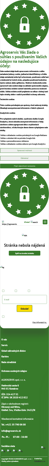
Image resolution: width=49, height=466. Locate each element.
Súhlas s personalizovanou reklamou (15, 140)
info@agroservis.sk (11, 430)
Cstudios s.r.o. (40, 461)
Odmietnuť (24, 158)
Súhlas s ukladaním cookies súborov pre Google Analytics (23, 143)
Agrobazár (22, 290)
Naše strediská (8, 362)
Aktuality (9, 290)
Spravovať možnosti (24, 150)
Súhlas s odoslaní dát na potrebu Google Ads (18, 137)
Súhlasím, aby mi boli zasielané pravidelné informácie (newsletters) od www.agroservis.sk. (26, 319)
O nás (4, 339)
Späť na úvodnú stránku (24, 253)
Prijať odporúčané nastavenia (24, 166)
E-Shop (33, 290)
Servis (4, 345)
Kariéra (5, 356)
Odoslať (25, 308)
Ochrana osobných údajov (14, 370)
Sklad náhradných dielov (13, 350)
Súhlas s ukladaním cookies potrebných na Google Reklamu (24, 135)
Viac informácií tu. (39, 322)
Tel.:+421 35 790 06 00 (13, 424)
